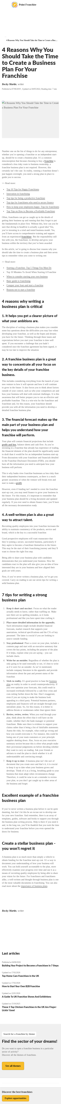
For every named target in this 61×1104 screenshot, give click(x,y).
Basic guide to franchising (18, 281)
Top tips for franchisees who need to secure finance (30, 202)
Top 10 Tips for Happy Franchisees (23, 189)
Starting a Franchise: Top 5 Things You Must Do (29, 268)
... (6, 36)
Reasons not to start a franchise (21, 289)
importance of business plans (34, 886)
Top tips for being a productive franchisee (26, 198)
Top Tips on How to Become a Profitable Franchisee (31, 211)
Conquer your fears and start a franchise (25, 285)
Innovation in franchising (18, 194)
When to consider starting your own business (27, 276)
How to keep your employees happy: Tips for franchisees (33, 207)
